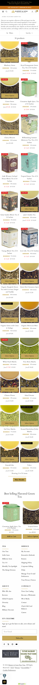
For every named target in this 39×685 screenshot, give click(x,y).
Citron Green (9, 101)
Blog (3, 606)
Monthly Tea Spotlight (9, 566)
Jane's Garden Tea (29, 215)
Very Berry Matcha (29, 362)
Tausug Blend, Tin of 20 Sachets (10, 252)
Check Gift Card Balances (26, 607)
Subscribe (19, 638)
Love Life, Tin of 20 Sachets (29, 251)
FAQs (23, 570)
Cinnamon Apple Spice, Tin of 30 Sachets (29, 102)
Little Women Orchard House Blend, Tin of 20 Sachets (9, 178)
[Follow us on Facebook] (4, 644)
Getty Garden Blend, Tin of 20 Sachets (10, 216)
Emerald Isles (9, 465)
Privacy (17, 668)
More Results (19, 480)
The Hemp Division (9, 570)
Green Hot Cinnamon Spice (29, 287)
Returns (23, 559)
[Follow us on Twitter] (8, 644)
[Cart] (36, 11)
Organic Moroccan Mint (29, 326)
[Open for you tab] (4, 682)
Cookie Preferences (9, 670)
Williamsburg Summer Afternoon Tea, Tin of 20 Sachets (29, 140)
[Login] (32, 11)
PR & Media (25, 599)
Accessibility (25, 668)
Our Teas (5, 551)
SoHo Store (6, 555)
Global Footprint (7, 599)
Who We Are (6, 591)
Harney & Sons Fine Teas (16, 665)
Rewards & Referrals (28, 555)
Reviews (5, 595)
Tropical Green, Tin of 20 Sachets (29, 177)
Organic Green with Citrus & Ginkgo (10, 327)
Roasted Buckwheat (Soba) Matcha (29, 430)
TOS (12, 668)
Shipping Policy (26, 563)
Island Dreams (29, 395)
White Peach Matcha (9, 362)
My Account (25, 551)
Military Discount (8, 610)
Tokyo (29, 465)
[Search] (6, 11)
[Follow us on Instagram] (12, 644)
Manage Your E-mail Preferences (28, 575)
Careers (23, 612)
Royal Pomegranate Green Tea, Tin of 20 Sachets (29, 66)
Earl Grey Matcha (9, 429)
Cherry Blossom (9, 138)
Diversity (5, 602)
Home (4, 16)
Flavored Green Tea (14, 16)
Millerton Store (7, 559)
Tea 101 (5, 563)
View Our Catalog (27, 591)
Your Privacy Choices (28, 580)
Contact (23, 602)
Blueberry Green (9, 65)
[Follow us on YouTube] (16, 644)
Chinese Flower (9, 395)
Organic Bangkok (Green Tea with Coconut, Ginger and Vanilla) (9, 289)
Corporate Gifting (27, 566)
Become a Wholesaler (28, 595)
